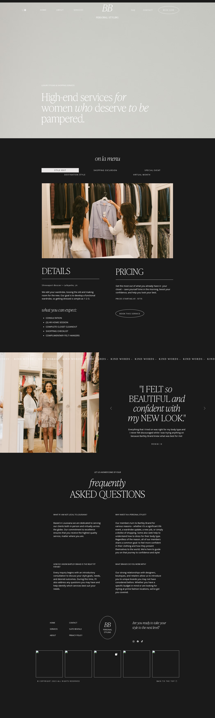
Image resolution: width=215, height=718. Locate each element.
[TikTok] (142, 641)
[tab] (60, 170)
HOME (52, 623)
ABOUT (53, 635)
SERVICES (54, 629)
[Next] (204, 408)
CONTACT (73, 623)
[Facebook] (138, 641)
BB (107, 624)
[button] (24, 10)
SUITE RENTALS (75, 629)
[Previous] (111, 408)
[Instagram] (133, 641)
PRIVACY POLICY (75, 635)
